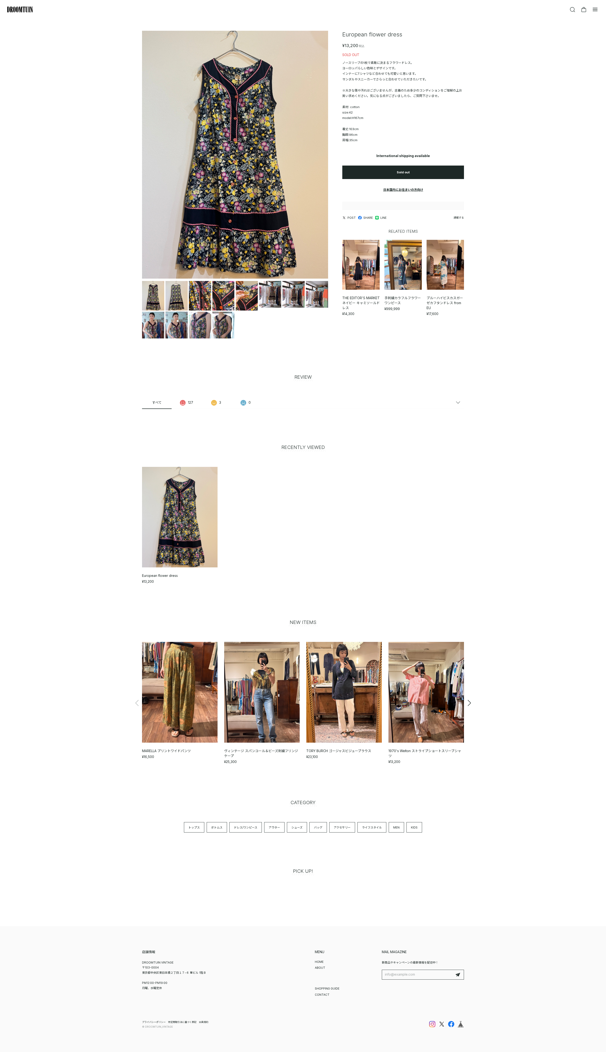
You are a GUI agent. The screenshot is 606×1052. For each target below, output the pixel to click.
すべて (157, 402)
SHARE (368, 217)
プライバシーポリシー (154, 1022)
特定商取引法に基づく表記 (182, 1022)
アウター (274, 827)
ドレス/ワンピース (245, 827)
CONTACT (322, 994)
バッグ (318, 827)
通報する (459, 217)
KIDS (414, 827)
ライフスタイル (372, 827)
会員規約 (203, 1022)
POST (352, 217)
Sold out (403, 172)
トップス (194, 827)
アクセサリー (342, 827)
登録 (458, 974)
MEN (396, 827)
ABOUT (320, 967)
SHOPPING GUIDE (327, 988)
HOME (319, 962)
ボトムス (217, 827)
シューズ (297, 827)
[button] (469, 703)
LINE (383, 217)
